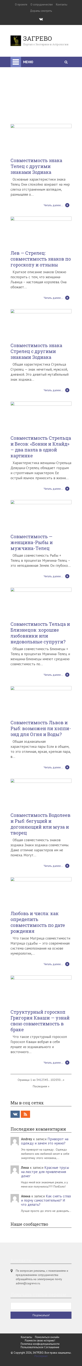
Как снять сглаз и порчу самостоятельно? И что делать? (46, 1149)
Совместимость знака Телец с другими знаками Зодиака (36, 116)
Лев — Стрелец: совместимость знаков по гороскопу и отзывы (41, 208)
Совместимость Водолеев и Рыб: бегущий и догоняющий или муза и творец (40, 773)
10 (52, 1029)
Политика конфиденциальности (40, 1293)
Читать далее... (53, 155)
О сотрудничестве (41, 4)
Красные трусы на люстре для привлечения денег (45, 1121)
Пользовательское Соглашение (40, 1297)
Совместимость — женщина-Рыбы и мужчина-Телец (32, 492)
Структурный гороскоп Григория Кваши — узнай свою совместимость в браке (40, 970)
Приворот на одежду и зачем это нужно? (44, 1090)
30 (59, 1029)
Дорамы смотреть (41, 11)
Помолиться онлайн (47, 1287)
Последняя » (41, 1036)
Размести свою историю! (40, 1290)
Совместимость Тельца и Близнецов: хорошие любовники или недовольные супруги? (40, 582)
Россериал (41, 1305)
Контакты (61, 4)
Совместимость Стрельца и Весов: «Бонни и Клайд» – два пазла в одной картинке (41, 396)
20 (55, 1029)
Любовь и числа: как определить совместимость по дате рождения (38, 872)
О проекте (21, 4)
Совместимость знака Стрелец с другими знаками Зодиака (36, 301)
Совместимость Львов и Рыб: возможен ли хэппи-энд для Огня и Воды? (41, 678)
